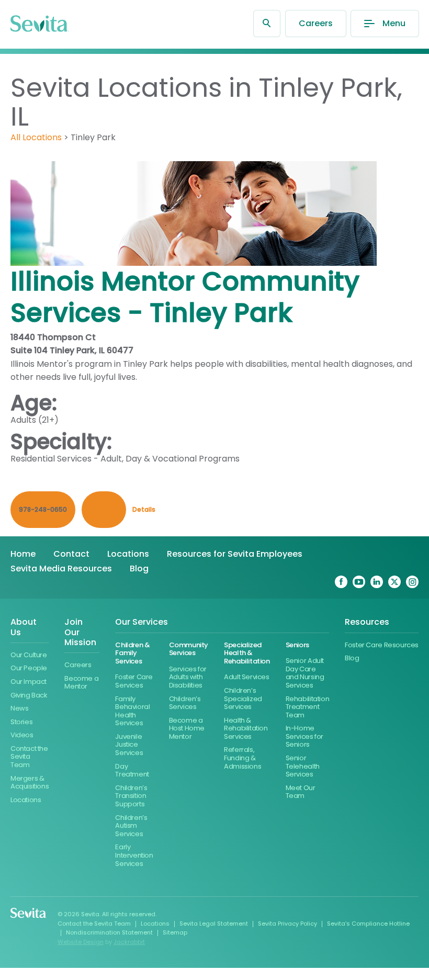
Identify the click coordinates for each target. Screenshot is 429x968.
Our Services (141, 622)
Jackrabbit (129, 942)
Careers (316, 23)
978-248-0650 (43, 509)
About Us (23, 627)
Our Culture (28, 655)
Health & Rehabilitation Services (246, 728)
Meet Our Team (300, 792)
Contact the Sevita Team (29, 757)
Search (267, 23)
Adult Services (246, 677)
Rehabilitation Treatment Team (308, 707)
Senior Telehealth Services (303, 766)
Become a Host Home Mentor (187, 728)
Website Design (81, 942)
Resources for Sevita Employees (234, 554)
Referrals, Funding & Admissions (242, 758)
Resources (367, 622)
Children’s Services (185, 703)
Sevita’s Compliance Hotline (368, 923)
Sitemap (175, 932)
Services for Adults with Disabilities (188, 677)
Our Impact (28, 681)
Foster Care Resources (382, 645)
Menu (393, 23)
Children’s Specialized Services (243, 698)
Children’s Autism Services (131, 826)
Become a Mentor (81, 682)
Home (23, 554)
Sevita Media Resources (61, 568)
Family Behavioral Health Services (132, 711)
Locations (128, 554)
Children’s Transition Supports (131, 796)
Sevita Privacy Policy (287, 923)
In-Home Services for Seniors (304, 736)
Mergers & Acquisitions (29, 782)
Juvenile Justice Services (129, 744)
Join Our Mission (80, 632)
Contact (71, 554)
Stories (21, 722)
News (19, 708)
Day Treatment (132, 770)
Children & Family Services (132, 653)
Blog (139, 568)
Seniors (297, 645)
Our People (28, 668)
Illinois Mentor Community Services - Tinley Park (184, 297)
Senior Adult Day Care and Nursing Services (305, 673)
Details (143, 509)
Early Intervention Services (134, 855)
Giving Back (29, 695)
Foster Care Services (134, 681)
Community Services (189, 649)
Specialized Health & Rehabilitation (247, 653)
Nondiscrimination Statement (109, 932)
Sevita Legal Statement (213, 923)
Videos (21, 735)
